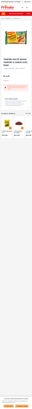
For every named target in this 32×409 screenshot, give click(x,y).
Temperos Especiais (10, 18)
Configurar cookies (21, 406)
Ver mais (28, 113)
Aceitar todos (8, 406)
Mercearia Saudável (16, 14)
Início (2, 18)
